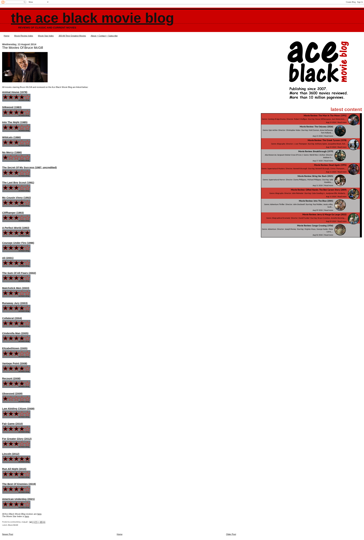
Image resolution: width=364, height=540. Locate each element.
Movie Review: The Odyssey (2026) (316, 127)
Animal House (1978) (14, 92)
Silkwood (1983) (11, 107)
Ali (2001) (8, 257)
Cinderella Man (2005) (15, 333)
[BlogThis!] (36, 522)
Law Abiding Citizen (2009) (18, 408)
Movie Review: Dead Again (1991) (330, 165)
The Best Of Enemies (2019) (19, 484)
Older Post (231, 534)
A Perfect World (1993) (15, 227)
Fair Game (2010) (12, 423)
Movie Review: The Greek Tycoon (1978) (327, 140)
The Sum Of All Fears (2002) (19, 273)
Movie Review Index (23, 36)
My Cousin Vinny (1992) (16, 197)
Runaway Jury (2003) (15, 303)
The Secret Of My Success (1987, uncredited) (29, 167)
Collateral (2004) (12, 318)
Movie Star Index (46, 36)
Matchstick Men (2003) (15, 288)
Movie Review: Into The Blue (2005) (316, 201)
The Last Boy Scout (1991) (18, 182)
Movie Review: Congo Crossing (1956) (315, 226)
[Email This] (33, 522)
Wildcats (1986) (11, 137)
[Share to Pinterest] (44, 522)
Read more (342, 122)
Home (6, 36)
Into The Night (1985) (14, 122)
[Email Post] (30, 522)
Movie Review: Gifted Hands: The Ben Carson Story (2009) (319, 190)
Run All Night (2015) (14, 468)
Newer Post (7, 534)
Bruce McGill (13, 525)
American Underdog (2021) (18, 499)
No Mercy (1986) (12, 152)
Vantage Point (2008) (14, 363)
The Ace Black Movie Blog (92, 18)
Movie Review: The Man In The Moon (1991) (325, 116)
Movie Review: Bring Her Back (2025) (315, 176)
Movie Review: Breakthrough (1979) (315, 151)
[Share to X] (38, 522)
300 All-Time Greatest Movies (72, 36)
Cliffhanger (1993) (13, 212)
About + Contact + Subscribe (104, 36)
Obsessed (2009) (12, 393)
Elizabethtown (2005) (14, 348)
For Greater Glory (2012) (17, 438)
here (39, 514)
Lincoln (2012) (10, 453)
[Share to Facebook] (41, 522)
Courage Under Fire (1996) (18, 242)
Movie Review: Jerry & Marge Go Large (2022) (324, 215)
